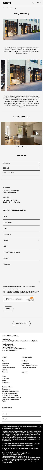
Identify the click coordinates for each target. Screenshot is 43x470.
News (4, 381)
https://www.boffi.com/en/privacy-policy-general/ (19, 461)
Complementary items (29, 367)
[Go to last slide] (6, 133)
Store (4, 8)
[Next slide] (36, 133)
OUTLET (24, 372)
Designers (5, 363)
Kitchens (24, 361)
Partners (5, 365)
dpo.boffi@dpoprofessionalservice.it (17, 456)
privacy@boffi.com (24, 453)
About (4, 361)
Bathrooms (25, 363)
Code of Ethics (7, 387)
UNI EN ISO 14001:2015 (10, 395)
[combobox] (21, 240)
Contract (5, 370)
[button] (40, 427)
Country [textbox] (5, 419)
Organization (6, 389)
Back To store (21, 323)
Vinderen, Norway (21, 147)
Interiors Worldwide (8, 367)
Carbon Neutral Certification (11, 397)
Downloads (5, 378)
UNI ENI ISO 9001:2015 (9, 393)
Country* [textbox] (7, 240)
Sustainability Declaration (10, 391)
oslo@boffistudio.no (14, 202)
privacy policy (34, 291)
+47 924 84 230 (12, 200)
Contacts (5, 372)
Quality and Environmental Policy (10, 400)
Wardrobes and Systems (29, 365)
